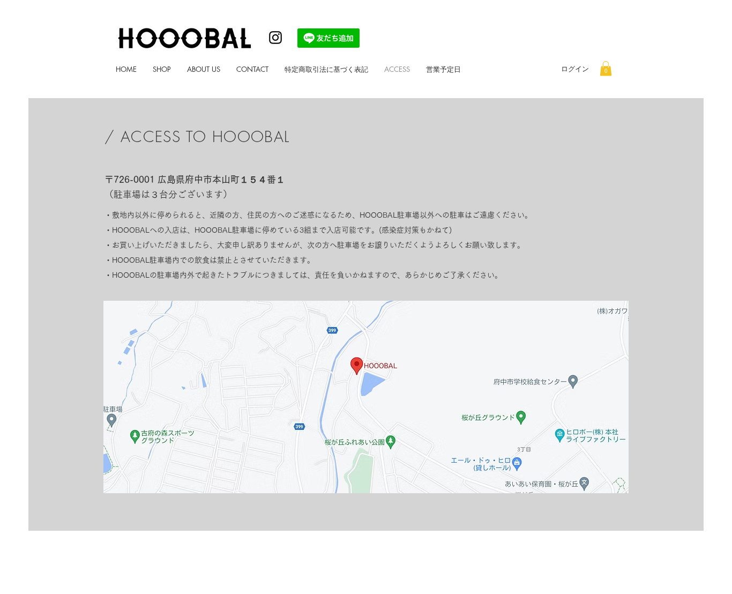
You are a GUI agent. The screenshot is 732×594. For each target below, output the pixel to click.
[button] (606, 68)
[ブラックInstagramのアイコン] (275, 37)
